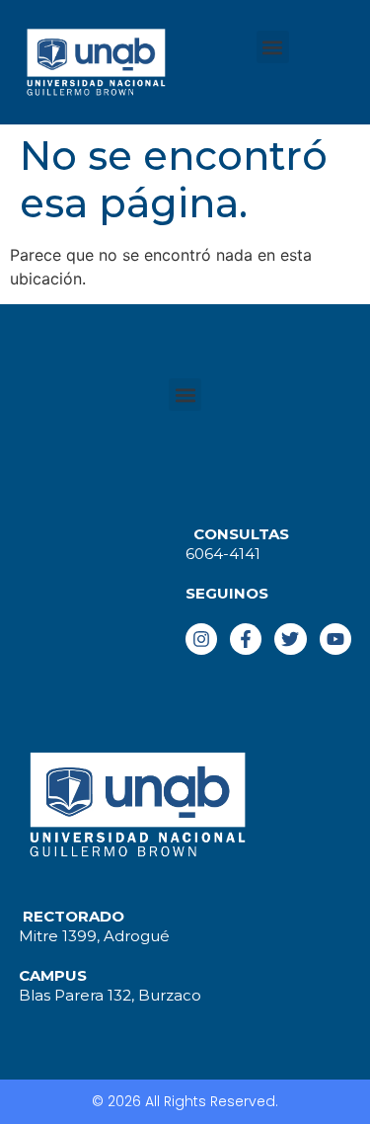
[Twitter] (290, 639)
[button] (273, 47)
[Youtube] (335, 639)
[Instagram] (201, 639)
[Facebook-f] (245, 639)
